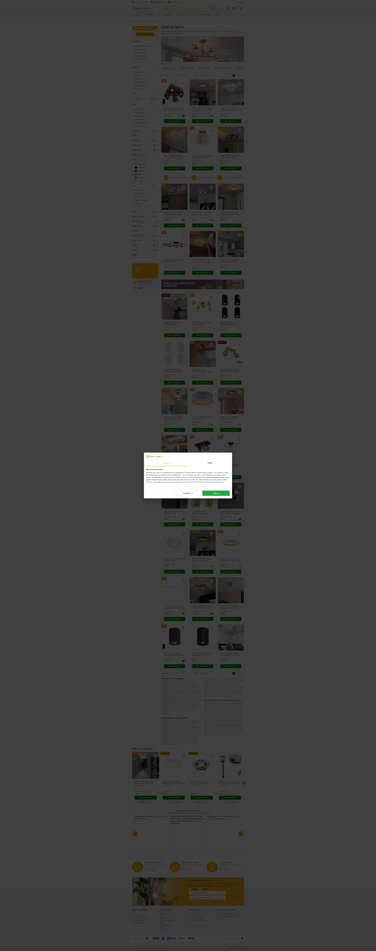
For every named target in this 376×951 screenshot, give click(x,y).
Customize (186, 493)
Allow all (216, 493)
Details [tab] (210, 463)
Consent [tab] (166, 463)
